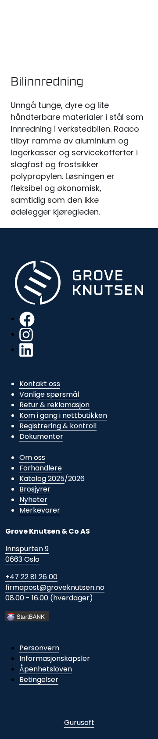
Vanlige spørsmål (49, 394)
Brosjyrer (34, 489)
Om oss (32, 457)
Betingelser (38, 679)
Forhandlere (40, 468)
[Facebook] (27, 319)
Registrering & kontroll (58, 426)
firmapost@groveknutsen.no (54, 587)
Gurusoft (79, 722)
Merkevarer (39, 510)
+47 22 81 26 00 (31, 577)
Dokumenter (41, 436)
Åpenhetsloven (45, 669)
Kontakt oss (39, 384)
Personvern (39, 648)
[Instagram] (26, 334)
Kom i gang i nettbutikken (63, 415)
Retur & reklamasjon (54, 405)
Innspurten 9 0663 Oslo (27, 554)
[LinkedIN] (26, 349)
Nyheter (33, 500)
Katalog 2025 (42, 479)
